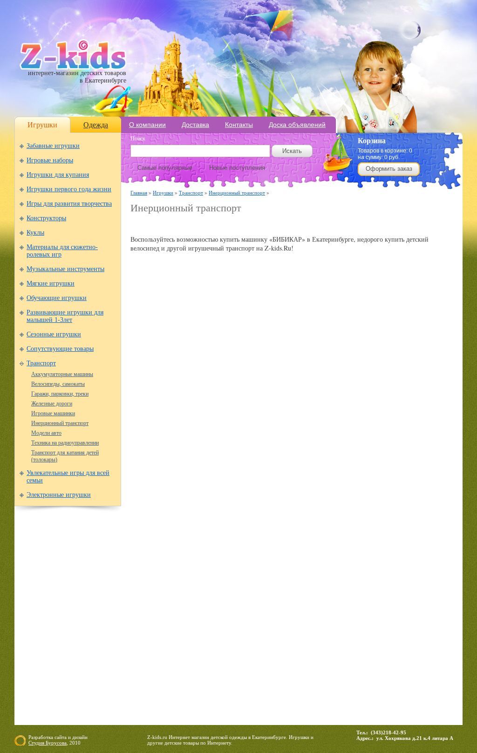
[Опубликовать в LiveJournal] (253, 390)
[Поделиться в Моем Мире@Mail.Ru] (271, 390)
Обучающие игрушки (57, 297)
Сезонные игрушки (54, 334)
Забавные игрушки (53, 145)
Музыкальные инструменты (65, 268)
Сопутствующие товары (60, 348)
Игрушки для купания (58, 174)
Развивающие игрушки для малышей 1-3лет (65, 316)
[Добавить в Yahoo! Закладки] (395, 390)
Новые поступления (237, 167)
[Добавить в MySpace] (306, 390)
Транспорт (41, 363)
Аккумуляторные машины (62, 374)
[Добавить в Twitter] (359, 390)
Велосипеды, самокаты (58, 384)
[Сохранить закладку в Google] (200, 390)
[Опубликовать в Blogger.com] (147, 390)
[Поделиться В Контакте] (377, 390)
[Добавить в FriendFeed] (182, 390)
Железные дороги (51, 403)
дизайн (80, 737)
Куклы (35, 232)
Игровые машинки (53, 413)
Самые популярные (164, 167)
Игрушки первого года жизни (69, 189)
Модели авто (46, 433)
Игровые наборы (50, 160)
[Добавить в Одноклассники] (324, 390)
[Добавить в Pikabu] (341, 390)
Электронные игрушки (59, 494)
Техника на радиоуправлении (65, 442)
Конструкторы (46, 218)
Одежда (95, 125)
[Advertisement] (239, 224)
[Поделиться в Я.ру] (412, 390)
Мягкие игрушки (51, 283)
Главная (138, 192)
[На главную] (73, 67)
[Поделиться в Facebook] (164, 390)
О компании (147, 124)
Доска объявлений (297, 124)
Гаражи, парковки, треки (60, 393)
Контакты (239, 124)
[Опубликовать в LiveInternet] (235, 390)
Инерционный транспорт (60, 423)
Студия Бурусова (47, 743)
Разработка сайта (47, 737)
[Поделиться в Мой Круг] (288, 390)
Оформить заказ (389, 168)
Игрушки (42, 125)
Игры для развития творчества (69, 203)
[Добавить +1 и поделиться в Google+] (218, 390)
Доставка (195, 124)
